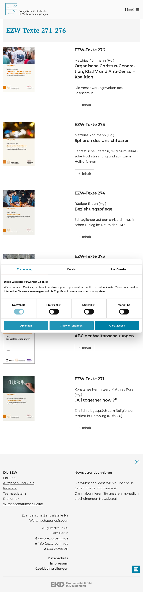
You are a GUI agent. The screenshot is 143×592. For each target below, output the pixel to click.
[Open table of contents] (136, 569)
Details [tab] (71, 269)
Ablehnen (26, 325)
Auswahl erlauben (71, 325)
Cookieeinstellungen (51, 569)
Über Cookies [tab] (118, 269)
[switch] (54, 311)
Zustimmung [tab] (25, 269)
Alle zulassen (117, 325)
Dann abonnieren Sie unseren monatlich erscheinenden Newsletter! (107, 496)
